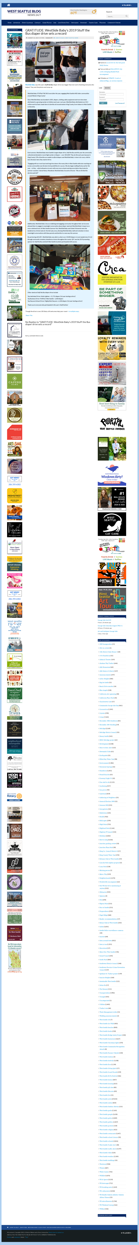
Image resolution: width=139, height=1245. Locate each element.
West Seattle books (106, 1031)
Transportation (105, 993)
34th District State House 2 (108, 652)
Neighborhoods (105, 878)
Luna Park (103, 867)
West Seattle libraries (107, 1091)
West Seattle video (106, 1153)
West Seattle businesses (107, 1039)
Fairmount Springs (106, 767)
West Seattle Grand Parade (108, 1072)
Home (9, 23)
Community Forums (114, 23)
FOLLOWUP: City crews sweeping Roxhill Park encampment (111, 71)
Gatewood (103, 794)
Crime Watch (46, 23)
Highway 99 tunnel (106, 832)
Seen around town (106, 941)
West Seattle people (106, 1114)
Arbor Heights (104, 679)
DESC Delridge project (107, 740)
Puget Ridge (103, 915)
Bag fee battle (104, 683)
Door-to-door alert (106, 748)
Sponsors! (83, 23)
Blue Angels (104, 690)
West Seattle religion (106, 1130)
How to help (60, 37)
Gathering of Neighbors (108, 798)
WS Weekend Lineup (107, 1205)
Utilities (102, 1004)
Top (26, 1237)
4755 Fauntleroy (105, 656)
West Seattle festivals (107, 1061)
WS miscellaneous (106, 1201)
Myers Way (103, 874)
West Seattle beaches (106, 1028)
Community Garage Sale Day (109, 706)
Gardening (103, 786)
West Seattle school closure (109, 1137)
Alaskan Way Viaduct (107, 663)
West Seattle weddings (107, 1160)
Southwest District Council (109, 964)
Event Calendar (27, 23)
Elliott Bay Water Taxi (107, 759)
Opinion (102, 896)
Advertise (16, 23)
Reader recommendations (108, 919)
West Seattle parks (106, 1111)
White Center (104, 1172)
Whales (102, 1168)
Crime (102, 717)
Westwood (103, 1164)
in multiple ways (74, 311)
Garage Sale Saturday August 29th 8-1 (110, 626)
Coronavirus (104, 709)
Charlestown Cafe (106, 702)
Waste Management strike (108, 1012)
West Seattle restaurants (108, 1134)
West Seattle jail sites (106, 1087)
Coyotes (102, 713)
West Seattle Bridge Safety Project (111, 1035)
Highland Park (104, 828)
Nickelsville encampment (108, 882)
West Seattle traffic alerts (108, 1149)
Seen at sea (103, 944)
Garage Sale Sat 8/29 (104, 620)
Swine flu (103, 985)
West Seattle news (72, 37)
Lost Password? (120, 103)
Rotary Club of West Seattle (109, 923)
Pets (101, 900)
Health (102, 817)
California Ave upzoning (108, 694)
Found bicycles (105, 775)
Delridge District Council (108, 732)
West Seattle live (105, 1095)
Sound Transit (104, 956)
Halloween (103, 813)
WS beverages (104, 1183)
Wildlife (102, 1176)
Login (100, 88)
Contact (38, 23)
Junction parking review (108, 844)
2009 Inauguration (106, 644)
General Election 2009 (107, 801)
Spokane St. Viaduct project (109, 974)
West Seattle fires (105, 1065)
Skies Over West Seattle (107, 952)
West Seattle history (106, 1080)
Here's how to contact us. (56, 1232)
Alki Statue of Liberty (107, 671)
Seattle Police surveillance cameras (111, 931)
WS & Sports (104, 1180)
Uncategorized (104, 1001)
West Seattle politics (106, 1122)
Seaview (102, 937)
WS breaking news (106, 1187)
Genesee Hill (104, 805)
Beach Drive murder (106, 686)
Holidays (103, 836)
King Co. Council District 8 (109, 851)
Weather (102, 23)
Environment (104, 763)
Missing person (105, 870)
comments (17, 1237)
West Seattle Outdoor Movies (109, 1107)
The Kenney (104, 989)
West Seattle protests (106, 1126)
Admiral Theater (105, 660)
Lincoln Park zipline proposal (110, 863)
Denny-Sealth (104, 736)
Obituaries (74, 23)
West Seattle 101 (105, 1020)
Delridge (102, 729)
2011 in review (104, 648)
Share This (29, 315)
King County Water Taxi (108, 855)
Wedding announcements (108, 1016)
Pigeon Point (104, 904)
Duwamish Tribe (105, 752)
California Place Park (107, 698)
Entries (9, 1237)
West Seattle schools (106, 1141)
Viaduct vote (104, 1008)
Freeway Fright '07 (106, 778)
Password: (102, 97)
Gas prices (103, 790)
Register (107, 88)
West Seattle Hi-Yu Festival (108, 1076)
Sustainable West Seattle (108, 981)
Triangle (102, 997)
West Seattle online (106, 1103)
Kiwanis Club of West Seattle (109, 859)
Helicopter (103, 821)
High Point (103, 824)
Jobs (54, 23)
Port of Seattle (104, 908)
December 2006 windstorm (109, 721)
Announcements (105, 675)
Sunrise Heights (105, 978)
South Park (103, 960)
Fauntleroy (103, 771)
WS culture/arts (105, 1191)
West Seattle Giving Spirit (108, 1068)
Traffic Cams (93, 23)
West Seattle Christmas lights (109, 1043)
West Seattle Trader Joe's (108, 1145)
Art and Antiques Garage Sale (108, 631)
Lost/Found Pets (63, 23)
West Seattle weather (106, 1157)
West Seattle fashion (106, 1057)
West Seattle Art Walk (107, 1024)
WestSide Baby (30, 85)
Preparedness (104, 911)
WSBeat (102, 1209)
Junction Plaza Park (106, 847)
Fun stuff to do (104, 782)
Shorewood (103, 948)
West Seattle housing (106, 1084)
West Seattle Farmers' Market (109, 1053)
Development (104, 744)
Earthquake (103, 755)
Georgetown (104, 809)
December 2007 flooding (108, 725)
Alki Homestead (105, 667)
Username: (102, 92)
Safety (102, 927)
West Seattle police (106, 1118)
